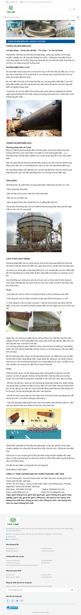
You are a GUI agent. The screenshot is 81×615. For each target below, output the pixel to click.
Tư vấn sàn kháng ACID (47, 551)
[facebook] (7, 600)
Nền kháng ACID (45, 563)
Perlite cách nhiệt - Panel (13, 563)
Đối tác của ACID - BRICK (13, 577)
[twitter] (17, 600)
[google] (22, 600)
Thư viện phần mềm (46, 577)
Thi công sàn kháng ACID (13, 560)
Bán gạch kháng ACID (12, 551)
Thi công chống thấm (46, 560)
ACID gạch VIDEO (46, 575)
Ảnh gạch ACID (10, 575)
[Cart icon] (71, 9)
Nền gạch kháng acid (12, 548)
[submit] (72, 590)
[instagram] (12, 600)
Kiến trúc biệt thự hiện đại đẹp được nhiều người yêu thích (21, 565)
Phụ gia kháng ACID (46, 548)
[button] (74, 9)
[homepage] (11, 9)
